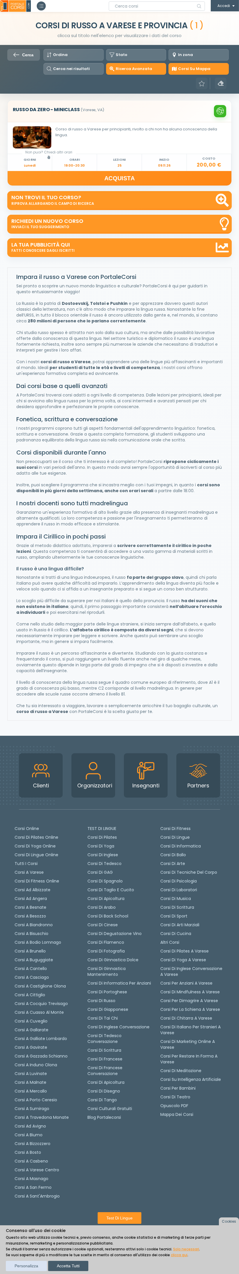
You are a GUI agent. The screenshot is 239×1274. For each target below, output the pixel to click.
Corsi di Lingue (175, 837)
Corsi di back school (107, 916)
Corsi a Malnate (30, 1082)
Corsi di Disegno (103, 1091)
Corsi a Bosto (28, 1152)
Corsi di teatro (175, 1097)
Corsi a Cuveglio (31, 1021)
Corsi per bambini (178, 1088)
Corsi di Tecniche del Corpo (188, 872)
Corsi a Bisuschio (31, 933)
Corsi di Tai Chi (102, 1018)
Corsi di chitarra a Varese (186, 1018)
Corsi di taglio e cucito (110, 890)
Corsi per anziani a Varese (186, 983)
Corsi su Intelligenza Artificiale (190, 1079)
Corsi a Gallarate (31, 1030)
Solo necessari (186, 1249)
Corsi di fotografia (106, 951)
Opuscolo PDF (174, 1106)
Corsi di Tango (102, 1100)
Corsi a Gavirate (31, 1047)
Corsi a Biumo (29, 1135)
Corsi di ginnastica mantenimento (106, 971)
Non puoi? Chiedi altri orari (48, 152)
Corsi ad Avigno (30, 1126)
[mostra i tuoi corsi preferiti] (202, 83)
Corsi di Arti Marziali (179, 925)
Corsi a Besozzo (30, 916)
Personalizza (26, 1265)
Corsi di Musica (175, 898)
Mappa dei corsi (176, 1114)
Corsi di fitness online (37, 881)
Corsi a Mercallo (31, 1091)
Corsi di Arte (172, 863)
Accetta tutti (68, 1265)
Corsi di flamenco (105, 942)
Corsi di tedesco (104, 863)
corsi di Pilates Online (36, 837)
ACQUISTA (119, 178)
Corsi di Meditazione (180, 1071)
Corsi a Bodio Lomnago (38, 942)
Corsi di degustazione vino (114, 933)
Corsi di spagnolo (105, 881)
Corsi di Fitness (175, 828)
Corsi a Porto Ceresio (36, 1100)
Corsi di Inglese (102, 855)
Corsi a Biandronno (34, 925)
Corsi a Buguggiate (34, 960)
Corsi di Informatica (180, 846)
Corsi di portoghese (107, 992)
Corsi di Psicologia (178, 881)
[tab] (120, 111)
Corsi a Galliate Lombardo (41, 1038)
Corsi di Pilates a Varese (184, 951)
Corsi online (27, 828)
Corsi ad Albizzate (32, 890)
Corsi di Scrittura (177, 907)
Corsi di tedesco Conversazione (104, 1038)
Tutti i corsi (26, 863)
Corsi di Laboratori (178, 890)
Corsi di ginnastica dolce (112, 960)
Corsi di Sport (173, 916)
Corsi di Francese (104, 1059)
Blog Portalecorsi (104, 1117)
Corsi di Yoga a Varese (183, 960)
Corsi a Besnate (30, 907)
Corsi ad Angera (31, 898)
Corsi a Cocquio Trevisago (41, 1003)
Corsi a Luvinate (31, 1073)
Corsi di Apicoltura (105, 1082)
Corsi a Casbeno (31, 1161)
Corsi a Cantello (31, 968)
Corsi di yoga (100, 846)
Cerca (28, 55)
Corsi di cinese (102, 925)
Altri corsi (169, 942)
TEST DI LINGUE (101, 828)
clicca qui (179, 1254)
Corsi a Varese (29, 872)
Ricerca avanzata (134, 68)
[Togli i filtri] (220, 83)
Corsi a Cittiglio (30, 995)
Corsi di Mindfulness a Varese (190, 992)
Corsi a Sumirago (32, 1109)
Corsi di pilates (102, 837)
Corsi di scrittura (104, 1050)
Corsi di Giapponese (107, 1009)
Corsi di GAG (100, 872)
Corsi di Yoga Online (35, 846)
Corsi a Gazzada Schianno (41, 1056)
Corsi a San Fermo (33, 1187)
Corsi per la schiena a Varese (190, 1009)
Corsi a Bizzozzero (32, 1144)
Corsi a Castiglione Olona (40, 986)
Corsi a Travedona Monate (42, 1117)
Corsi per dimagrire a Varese (189, 1001)
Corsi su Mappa (194, 68)
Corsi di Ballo (173, 855)
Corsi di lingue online (36, 855)
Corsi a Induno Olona (36, 1065)
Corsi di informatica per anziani (119, 983)
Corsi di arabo (101, 907)
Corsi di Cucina (175, 933)
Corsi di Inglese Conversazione (118, 1027)
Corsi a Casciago (32, 977)
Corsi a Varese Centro (37, 1170)
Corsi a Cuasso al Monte (39, 1012)
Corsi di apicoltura (105, 898)
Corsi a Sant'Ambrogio (37, 1196)
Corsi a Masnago (31, 1179)
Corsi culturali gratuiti (109, 1109)
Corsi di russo (101, 1001)
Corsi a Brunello (30, 951)
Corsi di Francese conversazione (104, 1070)
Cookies (229, 1221)
